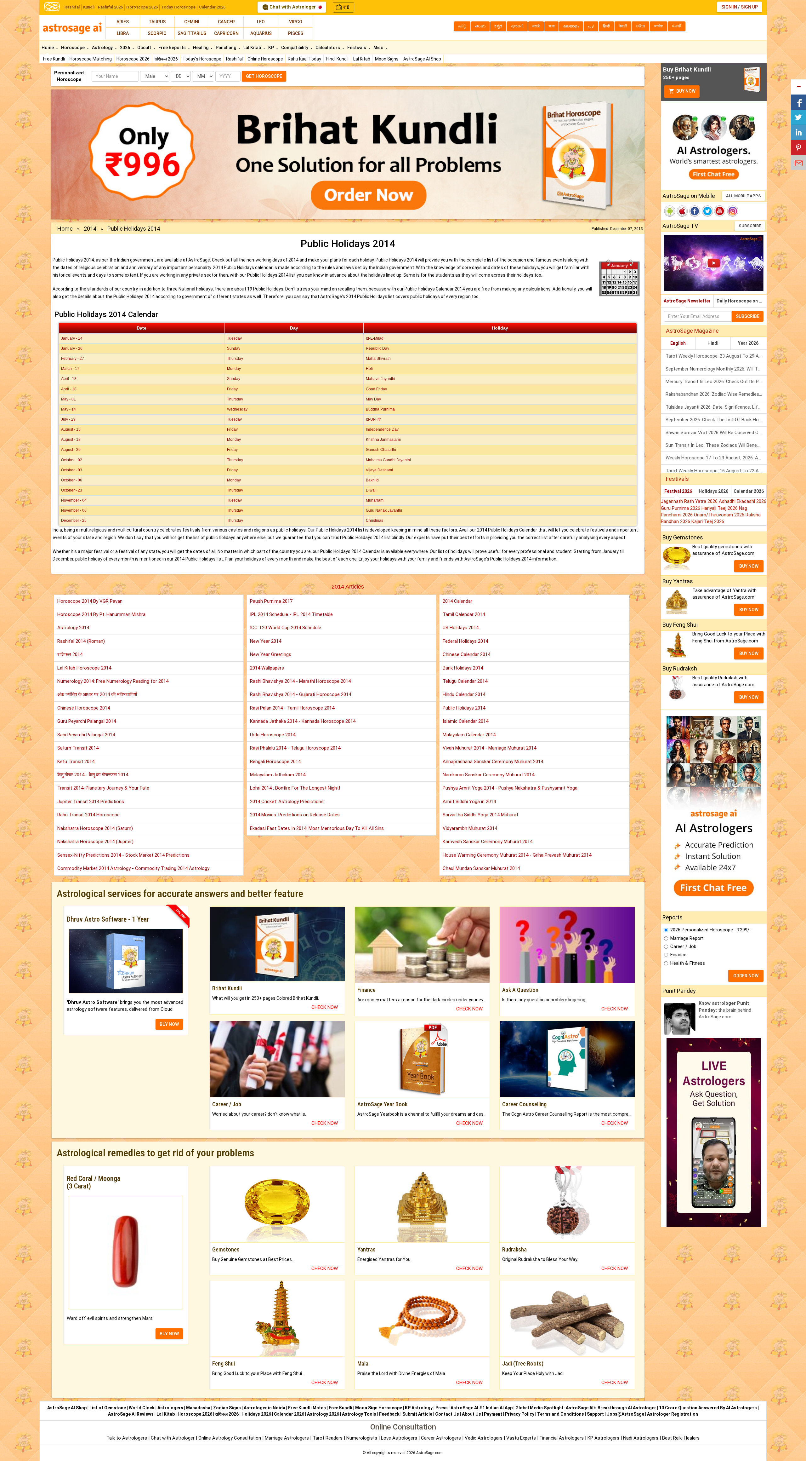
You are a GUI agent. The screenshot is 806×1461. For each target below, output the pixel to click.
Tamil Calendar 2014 (464, 614)
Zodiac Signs (227, 1407)
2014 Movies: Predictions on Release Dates (295, 815)
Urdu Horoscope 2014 (272, 735)
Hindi (712, 343)
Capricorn (226, 33)
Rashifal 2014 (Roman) (81, 641)
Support (595, 1414)
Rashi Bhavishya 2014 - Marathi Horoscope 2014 (300, 681)
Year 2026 (748, 343)
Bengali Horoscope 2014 (275, 761)
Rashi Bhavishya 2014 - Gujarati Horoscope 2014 (300, 694)
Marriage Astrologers (287, 1438)
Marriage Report (687, 938)
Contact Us (447, 1414)
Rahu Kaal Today (304, 58)
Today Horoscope (178, 7)
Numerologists (362, 1438)
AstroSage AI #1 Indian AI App (482, 1407)
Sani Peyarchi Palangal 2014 (86, 735)
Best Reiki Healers (681, 1438)
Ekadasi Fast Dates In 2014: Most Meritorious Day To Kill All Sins (317, 828)
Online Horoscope (265, 58)
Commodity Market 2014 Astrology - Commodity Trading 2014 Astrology (133, 868)
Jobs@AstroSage (625, 1414)
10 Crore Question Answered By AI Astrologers (708, 1407)
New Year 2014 (265, 641)
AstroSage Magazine (692, 330)
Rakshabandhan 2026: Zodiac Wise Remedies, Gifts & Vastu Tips (716, 394)
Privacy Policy (519, 1414)
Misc (378, 47)
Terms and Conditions (560, 1414)
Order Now (745, 975)
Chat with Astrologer (292, 7)
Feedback (389, 1414)
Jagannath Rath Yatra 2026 (690, 501)
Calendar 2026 (212, 7)
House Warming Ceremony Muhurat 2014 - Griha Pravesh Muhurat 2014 (517, 855)
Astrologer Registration (672, 1414)
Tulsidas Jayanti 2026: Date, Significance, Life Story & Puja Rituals (716, 407)
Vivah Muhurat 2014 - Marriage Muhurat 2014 (489, 748)
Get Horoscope (264, 76)
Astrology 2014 (73, 627)
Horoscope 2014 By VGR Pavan (89, 601)
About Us (471, 1414)
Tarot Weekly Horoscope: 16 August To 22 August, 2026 (716, 471)
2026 (125, 47)
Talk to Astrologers (126, 1438)
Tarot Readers (328, 1438)
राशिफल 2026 (166, 58)
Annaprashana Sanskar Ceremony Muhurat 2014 (493, 761)
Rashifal (72, 7)
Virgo (295, 21)
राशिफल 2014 (69, 654)
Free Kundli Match (307, 1407)
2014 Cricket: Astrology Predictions (287, 801)
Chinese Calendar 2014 (466, 654)
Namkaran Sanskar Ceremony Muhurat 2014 (488, 775)
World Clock (142, 1407)
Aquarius (261, 33)
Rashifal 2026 (110, 7)
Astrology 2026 (323, 1414)
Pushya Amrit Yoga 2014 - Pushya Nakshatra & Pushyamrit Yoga (510, 788)
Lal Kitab (361, 58)
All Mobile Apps (743, 195)
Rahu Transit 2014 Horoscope (88, 815)
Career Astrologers (441, 1438)
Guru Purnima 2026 (681, 508)
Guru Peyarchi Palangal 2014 (86, 721)
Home (48, 47)
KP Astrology (419, 1407)
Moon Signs (387, 58)
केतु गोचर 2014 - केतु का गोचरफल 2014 (92, 775)
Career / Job (683, 946)
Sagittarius (192, 33)
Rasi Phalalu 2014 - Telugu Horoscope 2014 (295, 748)
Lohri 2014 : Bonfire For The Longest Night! (295, 788)
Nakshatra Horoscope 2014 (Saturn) (95, 828)
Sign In (729, 6)
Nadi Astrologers (640, 1438)
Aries (122, 21)
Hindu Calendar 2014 (464, 694)
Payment (493, 1414)
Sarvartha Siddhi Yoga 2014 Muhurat (480, 815)
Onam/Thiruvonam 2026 (720, 515)
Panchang (226, 47)
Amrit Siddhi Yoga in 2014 (469, 801)
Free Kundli (54, 58)
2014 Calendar (457, 601)
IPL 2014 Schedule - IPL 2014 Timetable (291, 614)
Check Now (324, 1007)
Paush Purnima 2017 (271, 601)
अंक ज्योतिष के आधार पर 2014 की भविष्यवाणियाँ (97, 694)
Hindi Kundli (337, 58)
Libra (123, 33)
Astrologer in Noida (264, 1407)
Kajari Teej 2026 (707, 521)
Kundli (88, 7)
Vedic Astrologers (483, 1438)
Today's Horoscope (202, 58)
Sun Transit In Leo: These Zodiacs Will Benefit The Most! (716, 445)
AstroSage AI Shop (422, 58)
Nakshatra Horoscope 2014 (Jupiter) (95, 841)
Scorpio (157, 33)
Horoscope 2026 (142, 7)
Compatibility (295, 47)
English (678, 343)
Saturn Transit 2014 (78, 748)
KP (271, 47)
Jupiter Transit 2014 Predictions (90, 801)
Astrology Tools (359, 1414)
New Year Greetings (270, 654)
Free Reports (172, 47)
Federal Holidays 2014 (465, 641)
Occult (144, 47)
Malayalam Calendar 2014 (469, 735)
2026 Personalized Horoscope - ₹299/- (710, 930)
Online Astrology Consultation (230, 1438)
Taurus (157, 21)
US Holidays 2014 (461, 627)
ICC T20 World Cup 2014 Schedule (285, 627)
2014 (90, 228)
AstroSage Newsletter (687, 300)
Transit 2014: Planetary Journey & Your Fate (103, 788)
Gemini (191, 21)
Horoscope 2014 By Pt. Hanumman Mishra (101, 614)
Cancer (226, 21)
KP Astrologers (604, 1438)
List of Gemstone (107, 1407)
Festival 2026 (678, 491)
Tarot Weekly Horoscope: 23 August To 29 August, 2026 (716, 356)
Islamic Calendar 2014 (465, 721)
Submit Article (417, 1414)
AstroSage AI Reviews (131, 1414)
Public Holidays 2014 (464, 708)
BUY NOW (169, 1024)
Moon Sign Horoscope (378, 1407)
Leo (261, 21)
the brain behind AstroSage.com (725, 1010)
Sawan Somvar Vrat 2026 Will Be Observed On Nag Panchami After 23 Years (716, 432)
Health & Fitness (687, 963)
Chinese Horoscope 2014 (83, 708)
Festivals (357, 47)
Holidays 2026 (713, 491)
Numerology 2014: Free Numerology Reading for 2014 (112, 681)
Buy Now (685, 91)
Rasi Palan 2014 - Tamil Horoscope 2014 (292, 708)
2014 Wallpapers (267, 668)
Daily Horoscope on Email (742, 300)
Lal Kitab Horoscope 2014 (84, 668)
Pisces (295, 33)
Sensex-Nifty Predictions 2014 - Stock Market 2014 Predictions (123, 855)
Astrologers (170, 1407)
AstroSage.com (429, 1453)
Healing (201, 47)
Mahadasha (198, 1407)
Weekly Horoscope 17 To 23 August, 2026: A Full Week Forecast (716, 458)
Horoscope (73, 47)
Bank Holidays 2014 (463, 668)
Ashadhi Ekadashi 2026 (742, 501)
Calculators (328, 47)
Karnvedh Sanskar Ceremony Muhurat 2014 (487, 841)
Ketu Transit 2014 (75, 761)
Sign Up (749, 6)
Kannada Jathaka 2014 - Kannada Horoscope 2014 (302, 721)
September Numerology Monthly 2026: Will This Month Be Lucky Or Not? (716, 369)
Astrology (103, 47)
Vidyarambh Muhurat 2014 (470, 828)
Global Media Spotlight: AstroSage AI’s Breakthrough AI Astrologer (585, 1407)
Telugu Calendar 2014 (465, 681)
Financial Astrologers (562, 1438)
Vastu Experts (521, 1438)
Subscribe (750, 225)
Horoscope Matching (91, 58)
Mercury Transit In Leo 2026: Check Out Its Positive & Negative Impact (716, 381)
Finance (678, 955)
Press (441, 1407)
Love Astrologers (399, 1438)
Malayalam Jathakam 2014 (277, 775)
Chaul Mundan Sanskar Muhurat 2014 (481, 868)
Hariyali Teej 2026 (720, 508)
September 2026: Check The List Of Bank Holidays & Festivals (716, 420)
